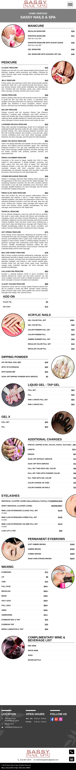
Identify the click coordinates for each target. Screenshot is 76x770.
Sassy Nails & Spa (12, 768)
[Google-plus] (56, 719)
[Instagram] (60, 719)
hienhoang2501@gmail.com (13, 727)
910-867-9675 (9, 724)
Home (32, 13)
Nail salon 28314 (24, 768)
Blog (3, 768)
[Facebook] (52, 719)
